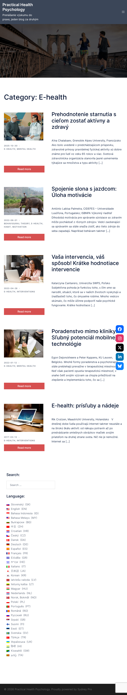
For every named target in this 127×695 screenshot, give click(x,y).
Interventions (26, 291)
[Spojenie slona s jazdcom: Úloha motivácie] (23, 201)
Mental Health (26, 149)
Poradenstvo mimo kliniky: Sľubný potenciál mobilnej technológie (84, 337)
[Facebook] (120, 329)
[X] (120, 348)
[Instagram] (120, 338)
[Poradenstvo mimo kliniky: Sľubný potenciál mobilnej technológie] (23, 343)
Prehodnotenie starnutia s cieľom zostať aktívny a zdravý (84, 120)
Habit (7, 227)
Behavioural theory (17, 223)
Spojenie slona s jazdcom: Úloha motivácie (84, 191)
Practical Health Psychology (17, 7)
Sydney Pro (85, 689)
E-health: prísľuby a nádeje (85, 405)
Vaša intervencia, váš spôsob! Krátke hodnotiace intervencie (85, 263)
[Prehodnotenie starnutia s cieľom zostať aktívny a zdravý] (23, 126)
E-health (9, 149)
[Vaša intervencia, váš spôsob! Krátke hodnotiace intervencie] (23, 269)
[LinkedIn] (120, 357)
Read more (24, 169)
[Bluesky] (120, 366)
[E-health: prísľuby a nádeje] (23, 418)
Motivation (19, 227)
